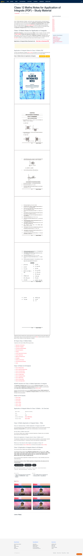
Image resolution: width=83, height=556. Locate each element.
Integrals (17, 351)
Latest (52, 548)
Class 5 (53, 23)
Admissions (41, 1)
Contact (68, 552)
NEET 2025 (53, 545)
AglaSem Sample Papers (57, 38)
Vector (17, 363)
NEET (17, 37)
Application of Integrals (20, 346)
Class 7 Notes (18, 397)
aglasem (2, 1)
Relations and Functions (20, 359)
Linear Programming (19, 354)
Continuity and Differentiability (21, 348)
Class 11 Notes (18, 404)
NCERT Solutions (35, 545)
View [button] (47, 56)
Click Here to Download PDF (42, 41)
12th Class (17, 4)
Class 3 (53, 21)
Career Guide (47, 1)
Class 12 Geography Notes (20, 375)
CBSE (15, 547)
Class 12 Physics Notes (20, 379)
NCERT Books (35, 546)
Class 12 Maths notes (30, 25)
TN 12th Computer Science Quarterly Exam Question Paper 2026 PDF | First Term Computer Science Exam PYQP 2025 (22, 507)
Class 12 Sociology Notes (20, 380)
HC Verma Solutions (36, 547)
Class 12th (16, 469)
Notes (37, 336)
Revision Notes (16, 546)
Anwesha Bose (17, 13)
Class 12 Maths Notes (19, 377)
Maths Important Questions (23, 469)
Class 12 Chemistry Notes (20, 371)
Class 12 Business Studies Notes (21, 369)
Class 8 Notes (18, 399)
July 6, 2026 (23, 13)
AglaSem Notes (55, 36)
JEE (15, 37)
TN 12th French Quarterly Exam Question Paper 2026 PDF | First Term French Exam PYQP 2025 (41, 493)
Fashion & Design (54, 547)
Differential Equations (19, 350)
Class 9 (53, 27)
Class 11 (53, 29)
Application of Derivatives (20, 345)
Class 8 (53, 26)
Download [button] (41, 56)
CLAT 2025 (53, 546)
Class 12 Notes (18, 34)
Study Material (22, 1)
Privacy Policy (64, 552)
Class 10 (53, 28)
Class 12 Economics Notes (20, 372)
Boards (11, 1)
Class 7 (53, 25)
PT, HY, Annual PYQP (56, 39)
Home (8, 1)
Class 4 (53, 22)
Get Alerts (79, 554)
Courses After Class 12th (36, 548)
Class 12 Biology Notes (20, 367)
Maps (54, 42)
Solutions (29, 1)
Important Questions (56, 40)
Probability (17, 358)
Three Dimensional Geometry (21, 361)
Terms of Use (59, 552)
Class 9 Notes (18, 400)
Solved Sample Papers (17, 544)
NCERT (16, 1)
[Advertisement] (32, 18)
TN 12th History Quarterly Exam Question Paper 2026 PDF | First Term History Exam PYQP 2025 (22, 493)
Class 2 (53, 20)
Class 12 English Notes (20, 374)
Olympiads (35, 1)
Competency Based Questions (57, 41)
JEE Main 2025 (54, 544)
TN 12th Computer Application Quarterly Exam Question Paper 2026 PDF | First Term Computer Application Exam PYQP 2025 (41, 507)
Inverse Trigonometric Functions (21, 353)
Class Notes (35, 544)
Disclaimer (54, 552)
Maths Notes (30, 469)
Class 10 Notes (18, 402)
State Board (16, 548)
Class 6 (53, 24)
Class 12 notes (30, 52)
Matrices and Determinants (20, 356)
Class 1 (53, 19)
